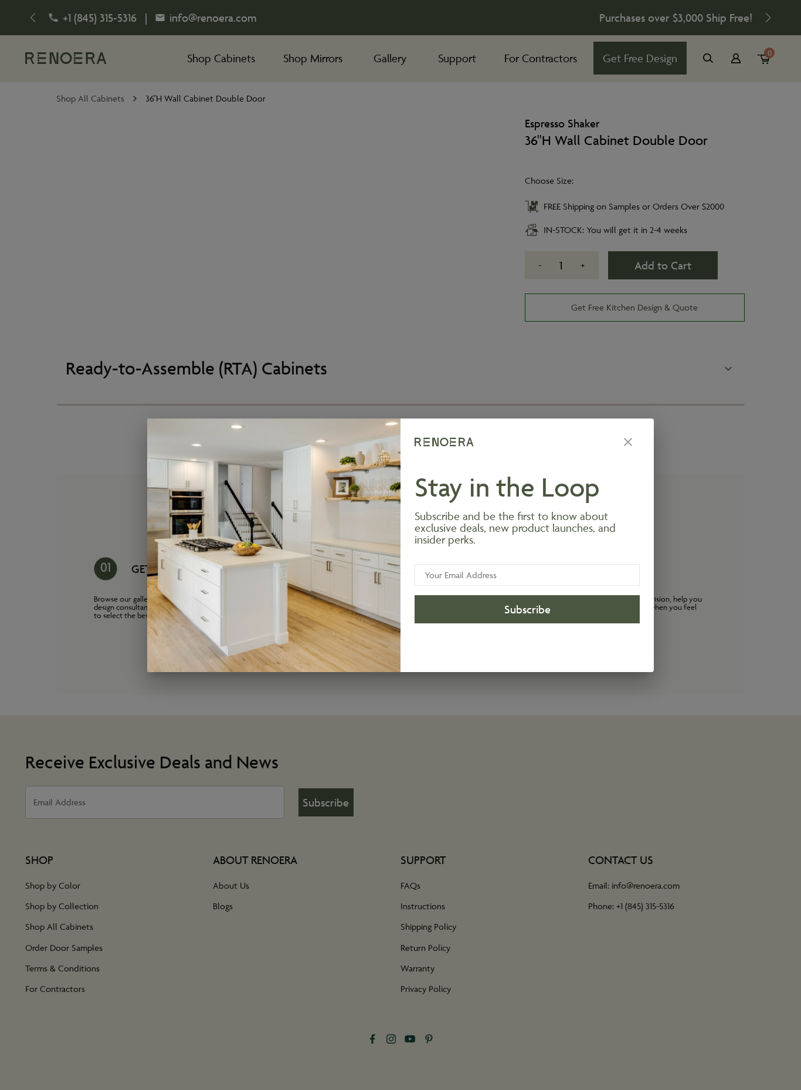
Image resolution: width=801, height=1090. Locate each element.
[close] (628, 442)
